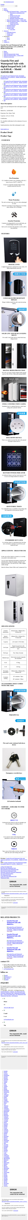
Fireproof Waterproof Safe (7, 993)
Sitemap (12, 991)
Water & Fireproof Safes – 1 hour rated (16, 19)
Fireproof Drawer (11, 25)
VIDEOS (14, 849)
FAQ (14, 834)
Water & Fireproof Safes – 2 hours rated (16, 11)
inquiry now (4, 989)
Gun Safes (12, 29)
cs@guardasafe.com (9, 1019)
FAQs (8, 39)
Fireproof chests (11, 26)
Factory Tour (10, 33)
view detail (9, 931)
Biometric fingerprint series (16, 18)
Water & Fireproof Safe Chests (11, 54)
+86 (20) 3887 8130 (9, 1007)
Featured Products (5, 991)
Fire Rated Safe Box (20, 991)
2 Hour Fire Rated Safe (6, 866)
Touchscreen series (14, 17)
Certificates (9, 35)
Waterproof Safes (5, 877)
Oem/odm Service (11, 32)
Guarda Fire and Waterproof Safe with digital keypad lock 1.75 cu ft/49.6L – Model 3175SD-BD (14, 860)
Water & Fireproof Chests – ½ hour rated (17, 21)
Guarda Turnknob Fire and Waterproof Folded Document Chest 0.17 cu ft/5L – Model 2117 (14, 863)
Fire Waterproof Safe (6, 875)
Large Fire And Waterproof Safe (8, 876)
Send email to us (5, 129)
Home (5, 8)
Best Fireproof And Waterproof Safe (9, 869)
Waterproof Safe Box (6, 995)
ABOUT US (14, 820)
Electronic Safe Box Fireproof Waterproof (11, 872)
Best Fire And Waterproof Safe (8, 868)
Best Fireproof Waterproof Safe (8, 871)
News (8, 37)
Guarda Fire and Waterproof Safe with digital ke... (14, 922)
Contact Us (6, 42)
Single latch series (14, 24)
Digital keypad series (15, 15)
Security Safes (10, 28)
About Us (6, 31)
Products (6, 10)
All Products (15, 995)
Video (5, 40)
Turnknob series (14, 22)
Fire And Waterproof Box (7, 873)
